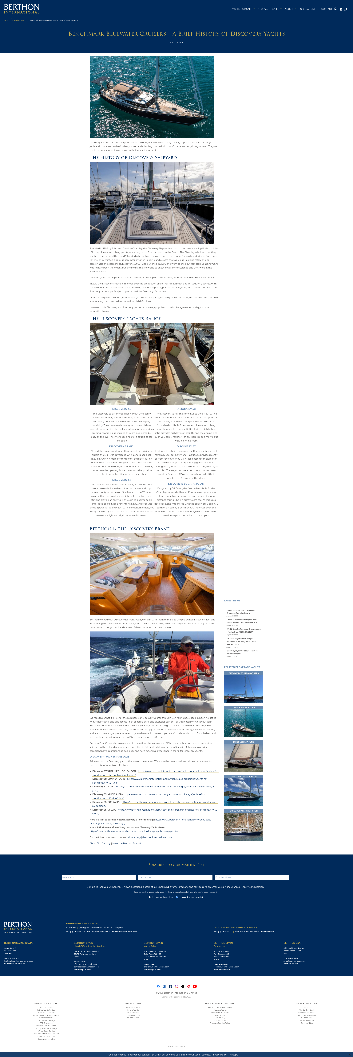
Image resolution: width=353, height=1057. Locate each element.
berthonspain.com (82, 969)
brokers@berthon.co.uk (98, 931)
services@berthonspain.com (86, 967)
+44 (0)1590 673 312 (223, 931)
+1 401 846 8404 (291, 958)
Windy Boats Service (46, 1031)
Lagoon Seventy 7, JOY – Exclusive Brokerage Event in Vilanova (241, 611)
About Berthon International (220, 1007)
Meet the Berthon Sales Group (129, 843)
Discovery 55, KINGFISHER (244, 810)
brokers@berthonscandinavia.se (18, 961)
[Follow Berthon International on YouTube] (194, 986)
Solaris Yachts (133, 1010)
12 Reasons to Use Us (220, 1012)
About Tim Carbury (100, 843)
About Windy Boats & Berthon (46, 1033)
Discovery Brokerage (46, 1020)
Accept (234, 1054)
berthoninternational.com (124, 931)
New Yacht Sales (268, 8)
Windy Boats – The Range (46, 1028)
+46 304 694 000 (11, 958)
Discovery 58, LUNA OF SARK (243, 673)
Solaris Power (133, 1012)
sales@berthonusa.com (294, 961)
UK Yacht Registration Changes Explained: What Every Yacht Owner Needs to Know (242, 641)
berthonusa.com (291, 963)
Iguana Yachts (133, 1018)
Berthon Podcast (307, 1020)
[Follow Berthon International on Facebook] (158, 986)
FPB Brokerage (46, 1023)
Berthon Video (307, 1023)
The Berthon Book (306, 1010)
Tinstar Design (179, 1046)
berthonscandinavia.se (14, 963)
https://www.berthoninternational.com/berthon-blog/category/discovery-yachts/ (134, 831)
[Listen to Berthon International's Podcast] (170, 986)
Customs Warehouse (46, 1036)
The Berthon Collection (306, 1015)
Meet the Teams (220, 1010)
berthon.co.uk (268, 931)
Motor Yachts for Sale (46, 1012)
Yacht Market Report (306, 1012)
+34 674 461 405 (221, 964)
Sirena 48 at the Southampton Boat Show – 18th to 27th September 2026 (242, 621)
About (289, 8)
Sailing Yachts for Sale (46, 1010)
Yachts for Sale (242, 8)
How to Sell (220, 1015)
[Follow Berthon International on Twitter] (182, 986)
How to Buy (220, 1018)
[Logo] (21, 9)
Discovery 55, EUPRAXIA (244, 776)
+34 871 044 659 (151, 964)
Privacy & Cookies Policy (220, 1023)
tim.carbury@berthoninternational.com (150, 837)
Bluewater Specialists (46, 1039)
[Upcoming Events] (340, 9)
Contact (326, 8)
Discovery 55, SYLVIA (244, 707)
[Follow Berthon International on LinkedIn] (164, 986)
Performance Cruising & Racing (46, 1015)
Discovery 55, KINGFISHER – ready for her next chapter (242, 652)
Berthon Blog (19, 20)
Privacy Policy (219, 1054)
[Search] (335, 9)
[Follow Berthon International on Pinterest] (188, 986)
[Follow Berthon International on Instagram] (176, 986)
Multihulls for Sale (46, 1018)
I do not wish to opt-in (192, 897)
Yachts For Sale (46, 1007)
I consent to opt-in (162, 897)
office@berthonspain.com (85, 964)
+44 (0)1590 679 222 (75, 931)
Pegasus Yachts (133, 1015)
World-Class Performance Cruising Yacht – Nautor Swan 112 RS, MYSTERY (244, 630)
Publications (307, 8)
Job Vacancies (220, 1020)
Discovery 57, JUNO (243, 742)
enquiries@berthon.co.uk (247, 931)
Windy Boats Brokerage (46, 1026)
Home (6, 20)
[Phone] (346, 9)
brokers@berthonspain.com (156, 967)
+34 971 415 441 (80, 961)
